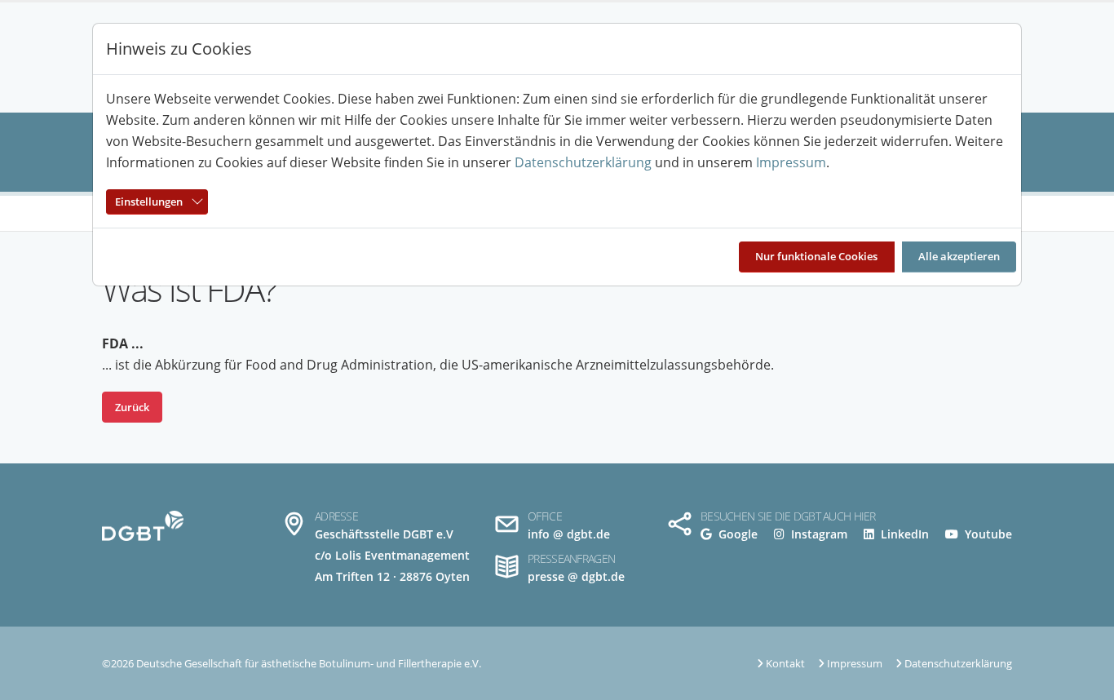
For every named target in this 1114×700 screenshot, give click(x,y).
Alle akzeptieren (959, 256)
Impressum (791, 162)
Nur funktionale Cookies (816, 256)
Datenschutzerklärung (583, 162)
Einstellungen (149, 201)
